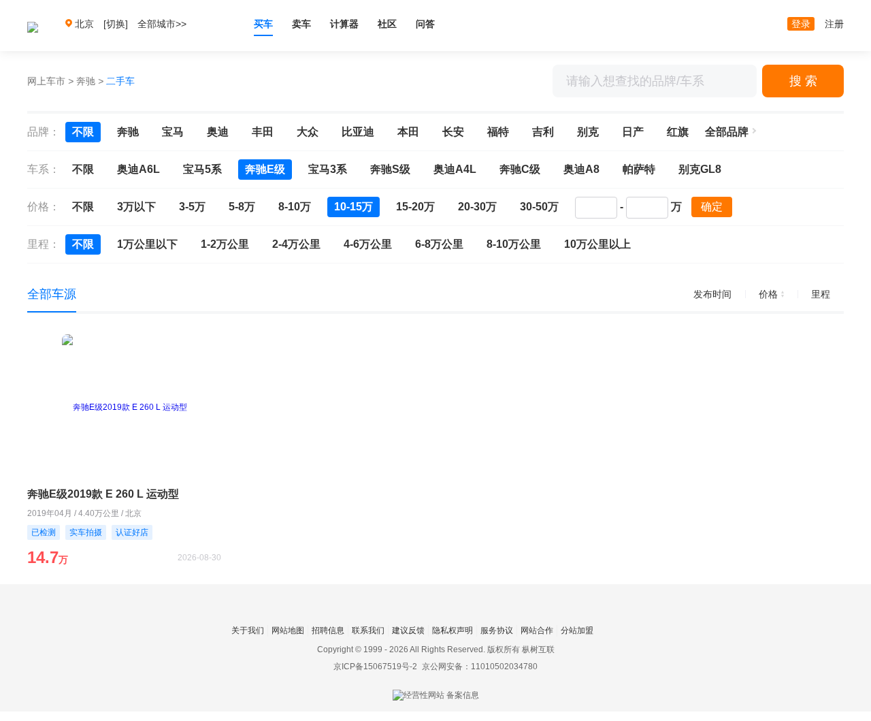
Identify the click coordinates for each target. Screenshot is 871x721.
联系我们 (368, 630)
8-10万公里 (514, 244)
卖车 (301, 23)
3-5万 (192, 206)
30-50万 (539, 206)
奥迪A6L (138, 169)
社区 (387, 23)
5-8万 (242, 206)
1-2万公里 (225, 244)
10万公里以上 (597, 244)
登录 (800, 23)
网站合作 (537, 630)
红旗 (678, 132)
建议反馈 (408, 630)
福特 (498, 132)
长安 (453, 132)
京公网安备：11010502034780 (480, 666)
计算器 (344, 23)
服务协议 (496, 630)
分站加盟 (577, 630)
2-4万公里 (296, 244)
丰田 (263, 132)
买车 (263, 23)
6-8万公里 (439, 244)
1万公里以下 (147, 244)
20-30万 (477, 206)
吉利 (543, 132)
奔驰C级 (519, 169)
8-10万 (294, 206)
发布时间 (712, 294)
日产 (633, 132)
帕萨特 (639, 169)
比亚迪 (358, 132)
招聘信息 (328, 630)
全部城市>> (161, 23)
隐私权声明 (452, 630)
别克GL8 (699, 169)
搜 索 (803, 81)
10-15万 (353, 206)
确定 (712, 206)
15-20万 (415, 206)
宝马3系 (327, 169)
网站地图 (288, 630)
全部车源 (51, 294)
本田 (408, 132)
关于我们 (247, 630)
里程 (820, 294)
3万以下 (136, 206)
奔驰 (85, 81)
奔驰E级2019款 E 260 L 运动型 (103, 494)
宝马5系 (202, 169)
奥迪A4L (454, 169)
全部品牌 (727, 132)
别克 (588, 132)
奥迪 (218, 132)
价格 (768, 294)
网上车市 (46, 81)
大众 (307, 132)
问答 (425, 23)
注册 (834, 23)
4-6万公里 (368, 244)
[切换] (115, 23)
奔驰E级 (265, 169)
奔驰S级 (390, 169)
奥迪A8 (581, 169)
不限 (83, 132)
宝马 (173, 132)
